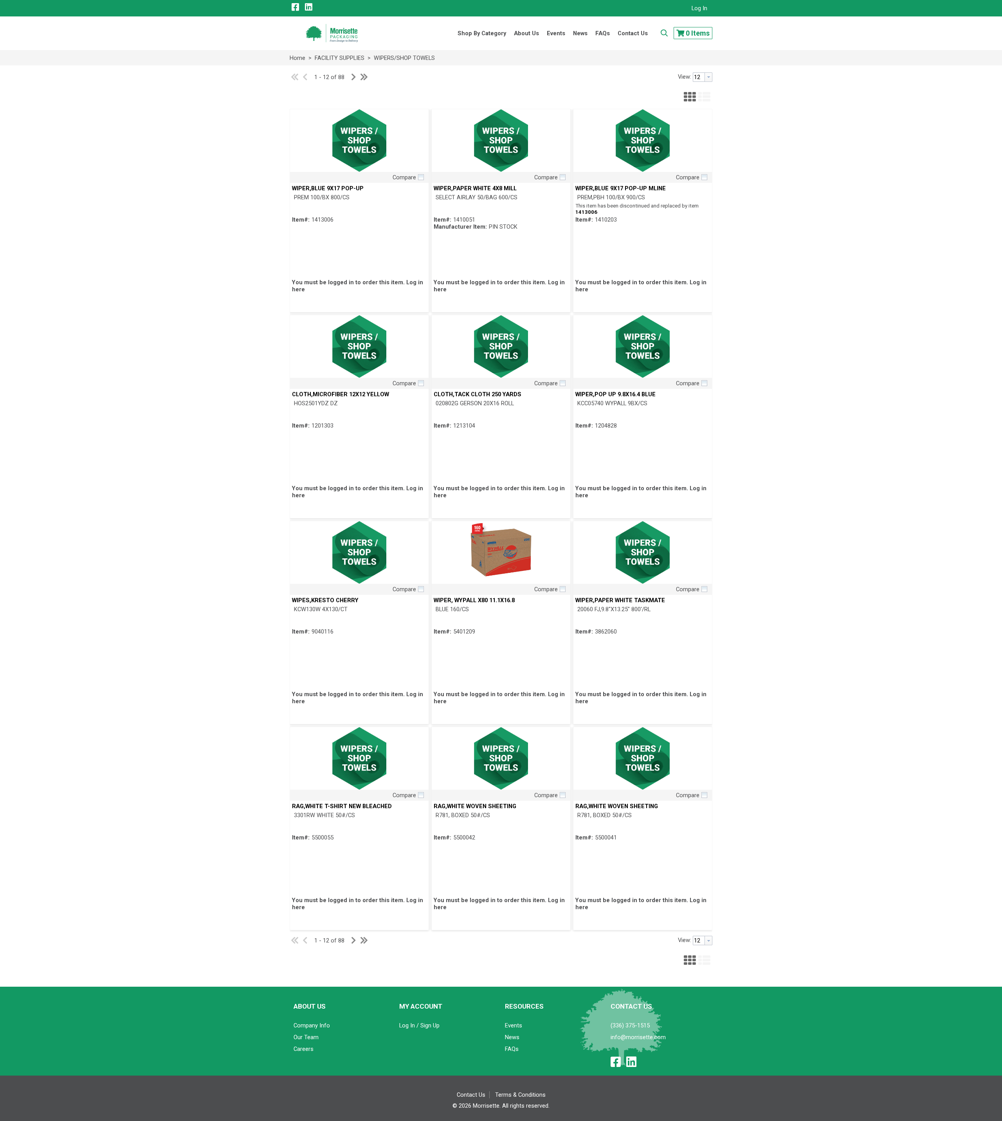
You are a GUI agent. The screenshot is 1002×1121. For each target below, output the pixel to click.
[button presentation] (708, 77)
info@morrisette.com (638, 1037)
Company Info (312, 1025)
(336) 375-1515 (630, 1025)
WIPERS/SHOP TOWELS (403, 57)
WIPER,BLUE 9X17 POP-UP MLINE (620, 188)
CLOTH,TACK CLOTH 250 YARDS (477, 394)
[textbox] (699, 77)
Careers (304, 1048)
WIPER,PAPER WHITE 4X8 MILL (475, 188)
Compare (404, 177)
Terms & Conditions (520, 1094)
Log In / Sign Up (419, 1025)
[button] (690, 96)
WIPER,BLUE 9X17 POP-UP (328, 188)
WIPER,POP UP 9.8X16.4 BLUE (615, 394)
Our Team (306, 1037)
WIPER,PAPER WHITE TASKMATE (620, 600)
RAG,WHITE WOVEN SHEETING (475, 806)
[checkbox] (421, 177)
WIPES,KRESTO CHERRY (325, 600)
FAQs (512, 1048)
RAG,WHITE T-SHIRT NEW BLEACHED (342, 806)
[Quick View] (359, 140)
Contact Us (471, 1094)
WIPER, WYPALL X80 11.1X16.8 (474, 600)
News (512, 1037)
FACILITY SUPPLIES (339, 57)
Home (297, 57)
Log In (699, 8)
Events (513, 1025)
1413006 (586, 212)
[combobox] (702, 77)
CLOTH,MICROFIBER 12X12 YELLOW (340, 394)
